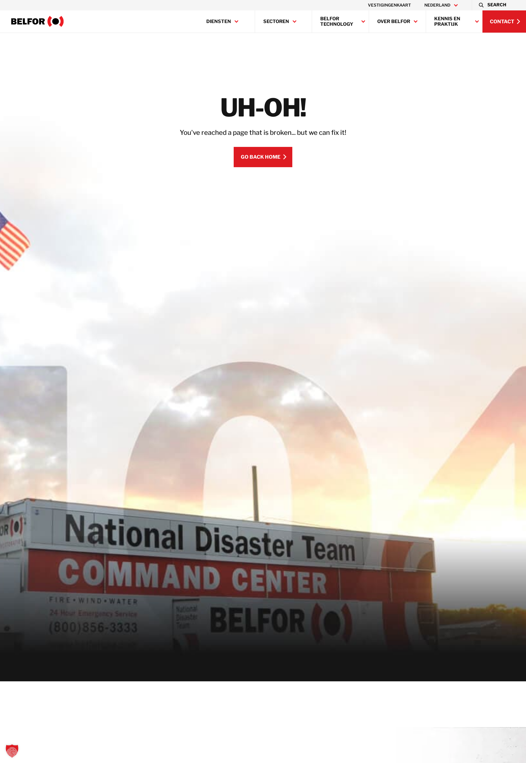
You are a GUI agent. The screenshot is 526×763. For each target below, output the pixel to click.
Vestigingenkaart (389, 5)
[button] (492, 5)
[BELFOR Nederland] (37, 21)
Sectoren (276, 21)
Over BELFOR (393, 21)
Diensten (218, 21)
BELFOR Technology (336, 21)
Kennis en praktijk (447, 21)
